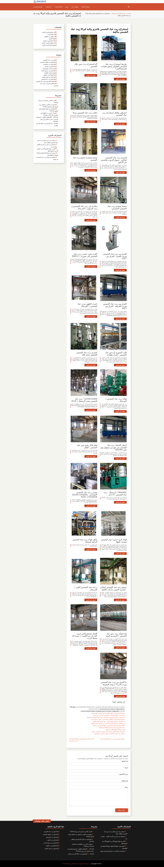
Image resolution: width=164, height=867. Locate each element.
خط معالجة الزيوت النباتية (49, 43)
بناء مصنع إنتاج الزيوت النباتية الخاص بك (80, 863)
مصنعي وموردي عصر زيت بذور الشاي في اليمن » (112, 739)
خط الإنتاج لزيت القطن (49, 75)
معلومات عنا (75, 7)
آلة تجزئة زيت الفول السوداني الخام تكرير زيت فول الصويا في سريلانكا (106, 717)
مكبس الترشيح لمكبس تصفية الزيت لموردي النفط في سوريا (108, 731)
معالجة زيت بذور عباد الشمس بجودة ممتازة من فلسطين (109, 733)
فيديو (66, 7)
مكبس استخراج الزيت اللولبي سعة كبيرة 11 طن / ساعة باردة (108, 719)
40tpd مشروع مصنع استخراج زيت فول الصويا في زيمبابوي (109, 725)
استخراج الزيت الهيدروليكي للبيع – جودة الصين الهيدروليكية (109, 721)
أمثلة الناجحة (58, 7)
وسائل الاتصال (85, 7)
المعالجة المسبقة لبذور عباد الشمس (46, 81)
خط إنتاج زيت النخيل (50, 66)
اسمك (126, 767)
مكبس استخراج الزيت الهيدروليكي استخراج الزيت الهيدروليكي (108, 713)
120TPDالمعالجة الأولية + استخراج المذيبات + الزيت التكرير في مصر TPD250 (47, 119)
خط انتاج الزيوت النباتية (49, 41)
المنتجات (48, 7)
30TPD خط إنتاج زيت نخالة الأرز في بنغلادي (81, 854)
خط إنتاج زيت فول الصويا (49, 77)
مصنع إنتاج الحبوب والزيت (49, 45)
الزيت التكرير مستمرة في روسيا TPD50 (81, 831)
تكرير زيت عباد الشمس (49, 60)
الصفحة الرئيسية (37, 7)
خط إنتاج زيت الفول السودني (48, 62)
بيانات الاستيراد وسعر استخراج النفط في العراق (112, 727)
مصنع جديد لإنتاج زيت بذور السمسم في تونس (112, 851)
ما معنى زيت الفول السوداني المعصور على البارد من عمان (109, 715)
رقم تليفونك (125, 781)
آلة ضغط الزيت (51, 34)
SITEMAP (65, 863)
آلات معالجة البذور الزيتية (49, 32)
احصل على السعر (120, 79)
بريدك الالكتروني (123, 774)
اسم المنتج (124, 761)
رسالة (126, 787)
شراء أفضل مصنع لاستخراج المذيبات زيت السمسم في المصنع (108, 723)
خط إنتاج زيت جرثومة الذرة (48, 70)
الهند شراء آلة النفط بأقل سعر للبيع (115, 729)
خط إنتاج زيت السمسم (49, 64)
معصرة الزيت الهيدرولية (49, 68)
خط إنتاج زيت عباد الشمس (48, 79)
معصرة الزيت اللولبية (50, 73)
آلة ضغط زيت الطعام (50, 36)
